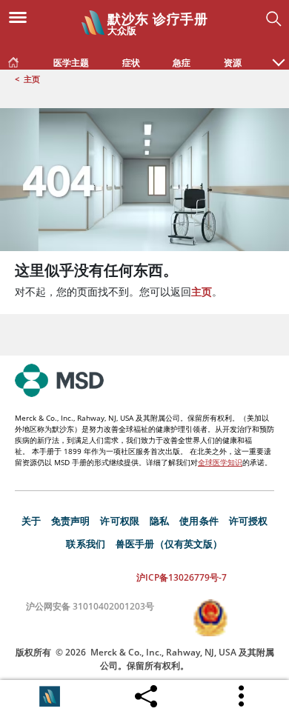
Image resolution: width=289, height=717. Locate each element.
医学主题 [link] (71, 62)
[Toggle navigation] (22, 16)
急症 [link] (181, 62)
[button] (278, 55)
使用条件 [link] (199, 520)
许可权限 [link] (119, 520)
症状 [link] (131, 62)
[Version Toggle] (49, 696)
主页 (32, 78)
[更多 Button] (242, 696)
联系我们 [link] (85, 543)
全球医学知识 (220, 462)
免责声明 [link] (70, 520)
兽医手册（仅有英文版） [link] (169, 543)
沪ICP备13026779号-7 (181, 577)
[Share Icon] (146, 692)
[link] (13, 59)
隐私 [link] (159, 520)
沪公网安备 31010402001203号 (90, 606)
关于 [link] (31, 520)
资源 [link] (233, 62)
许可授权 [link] (248, 520)
